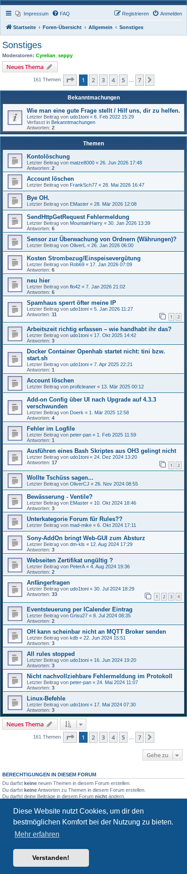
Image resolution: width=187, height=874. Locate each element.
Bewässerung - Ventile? (60, 496)
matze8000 (82, 162)
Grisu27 (79, 615)
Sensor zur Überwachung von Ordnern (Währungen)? (102, 239)
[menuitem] (32, 13)
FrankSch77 (83, 185)
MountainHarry (86, 223)
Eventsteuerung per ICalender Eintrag (80, 609)
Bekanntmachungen (73, 122)
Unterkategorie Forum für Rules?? (75, 519)
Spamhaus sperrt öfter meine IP (71, 302)
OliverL (78, 245)
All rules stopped (51, 654)
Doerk (77, 412)
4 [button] (113, 80)
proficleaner (83, 386)
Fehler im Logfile (51, 428)
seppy (65, 55)
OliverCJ (79, 484)
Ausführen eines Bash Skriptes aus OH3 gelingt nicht (101, 450)
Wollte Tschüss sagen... (60, 477)
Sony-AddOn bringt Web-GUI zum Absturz (86, 538)
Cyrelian (45, 55)
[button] (70, 79)
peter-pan (80, 434)
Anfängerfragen (48, 582)
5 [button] (123, 80)
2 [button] (93, 80)
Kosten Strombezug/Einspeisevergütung (84, 258)
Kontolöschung (48, 156)
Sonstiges (22, 45)
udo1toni (79, 116)
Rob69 (77, 264)
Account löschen (50, 178)
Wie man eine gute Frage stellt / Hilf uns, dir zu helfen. (103, 110)
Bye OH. (38, 197)
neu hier (38, 280)
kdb (74, 638)
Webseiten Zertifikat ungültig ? (70, 560)
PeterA (77, 566)
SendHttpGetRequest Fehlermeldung (78, 217)
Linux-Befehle (46, 698)
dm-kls (77, 544)
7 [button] (139, 80)
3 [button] (103, 80)
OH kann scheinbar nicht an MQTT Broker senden (96, 631)
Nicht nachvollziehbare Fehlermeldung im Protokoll (99, 676)
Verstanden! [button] (50, 857)
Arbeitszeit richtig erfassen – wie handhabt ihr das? (99, 329)
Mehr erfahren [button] (37, 834)
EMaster (79, 204)
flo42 (75, 286)
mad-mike (81, 525)
